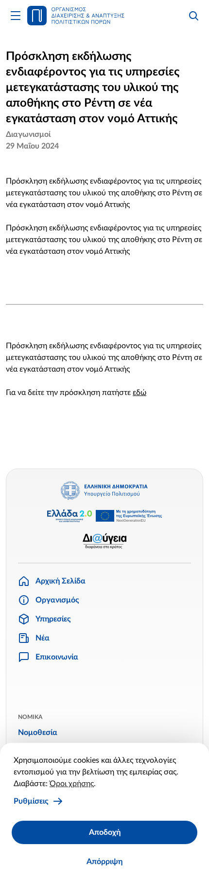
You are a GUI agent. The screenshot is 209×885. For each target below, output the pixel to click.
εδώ (139, 392)
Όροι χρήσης (72, 784)
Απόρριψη (104, 862)
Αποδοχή (105, 832)
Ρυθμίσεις (31, 801)
